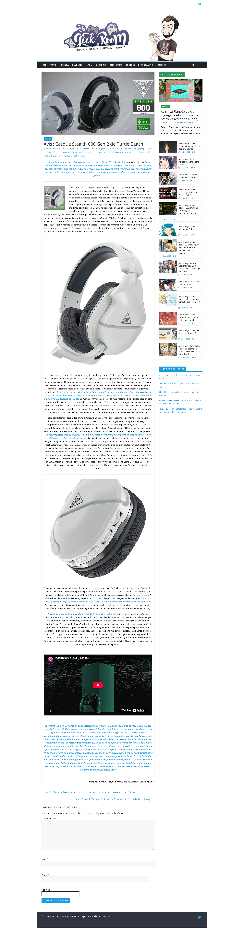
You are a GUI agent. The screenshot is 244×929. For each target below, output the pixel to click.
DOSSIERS (130, 65)
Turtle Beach (69, 156)
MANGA (65, 65)
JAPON (89, 65)
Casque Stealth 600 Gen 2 (85, 152)
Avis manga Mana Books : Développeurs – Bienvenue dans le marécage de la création (189, 247)
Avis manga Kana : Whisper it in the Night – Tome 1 (189, 162)
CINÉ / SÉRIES (115, 65)
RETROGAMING (145, 65)
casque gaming (68, 152)
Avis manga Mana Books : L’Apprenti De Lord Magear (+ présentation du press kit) (188, 210)
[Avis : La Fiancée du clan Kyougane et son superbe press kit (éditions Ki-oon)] (180, 81)
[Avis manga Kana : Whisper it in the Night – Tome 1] (168, 157)
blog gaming (139, 148)
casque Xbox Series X (122, 152)
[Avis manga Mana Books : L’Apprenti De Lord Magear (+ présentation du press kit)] (168, 204)
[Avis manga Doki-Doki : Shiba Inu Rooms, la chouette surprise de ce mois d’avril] (168, 344)
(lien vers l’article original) (124, 781)
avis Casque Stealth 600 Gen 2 (106, 148)
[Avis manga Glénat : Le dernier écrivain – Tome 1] (168, 329)
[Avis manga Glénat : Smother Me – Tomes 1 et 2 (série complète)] (168, 313)
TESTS (53, 65)
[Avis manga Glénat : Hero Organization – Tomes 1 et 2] (168, 188)
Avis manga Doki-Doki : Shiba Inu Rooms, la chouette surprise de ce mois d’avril (189, 350)
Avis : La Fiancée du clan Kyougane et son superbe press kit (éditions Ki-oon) (179, 115)
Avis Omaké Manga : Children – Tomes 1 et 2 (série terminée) (114, 799)
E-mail (45, 875)
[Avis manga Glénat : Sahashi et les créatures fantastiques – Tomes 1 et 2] (168, 295)
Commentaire (49, 818)
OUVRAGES (77, 65)
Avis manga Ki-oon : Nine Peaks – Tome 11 (188, 176)
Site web (46, 889)
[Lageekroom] (122, 14)
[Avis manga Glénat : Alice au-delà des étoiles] (168, 225)
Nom (45, 858)
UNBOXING (100, 65)
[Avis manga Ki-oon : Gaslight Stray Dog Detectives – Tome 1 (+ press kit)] (168, 262)
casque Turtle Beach (105, 152)
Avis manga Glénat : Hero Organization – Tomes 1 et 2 (187, 192)
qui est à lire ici (136, 162)
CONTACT (161, 65)
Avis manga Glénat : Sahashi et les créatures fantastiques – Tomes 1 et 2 (189, 300)
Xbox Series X (80, 156)
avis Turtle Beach (126, 148)
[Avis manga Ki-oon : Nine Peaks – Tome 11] (168, 173)
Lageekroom (70, 148)
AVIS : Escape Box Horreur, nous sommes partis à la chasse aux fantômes (89, 792)
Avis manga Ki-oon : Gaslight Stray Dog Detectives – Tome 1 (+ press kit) (189, 267)
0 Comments (84, 148)
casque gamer (55, 152)
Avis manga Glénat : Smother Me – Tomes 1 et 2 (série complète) (189, 317)
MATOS (48, 139)
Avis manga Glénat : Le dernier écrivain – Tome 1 (189, 333)
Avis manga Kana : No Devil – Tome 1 (188, 283)
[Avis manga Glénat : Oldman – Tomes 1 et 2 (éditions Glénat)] (168, 142)
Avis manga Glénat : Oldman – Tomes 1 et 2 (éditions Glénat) (189, 146)
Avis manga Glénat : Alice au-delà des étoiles (187, 229)
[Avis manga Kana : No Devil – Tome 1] (168, 280)
